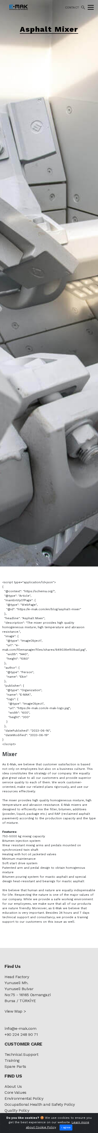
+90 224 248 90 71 (21, 1034)
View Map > (15, 1011)
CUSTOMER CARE (23, 1044)
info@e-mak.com (20, 1028)
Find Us (12, 966)
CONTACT (72, 7)
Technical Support (21, 1054)
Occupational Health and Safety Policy (40, 1104)
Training (12, 1060)
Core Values (15, 1092)
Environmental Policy (24, 1098)
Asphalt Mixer (49, 29)
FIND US (13, 1076)
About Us (13, 1086)
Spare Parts (15, 1066)
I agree (66, 1127)
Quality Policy (17, 1110)
